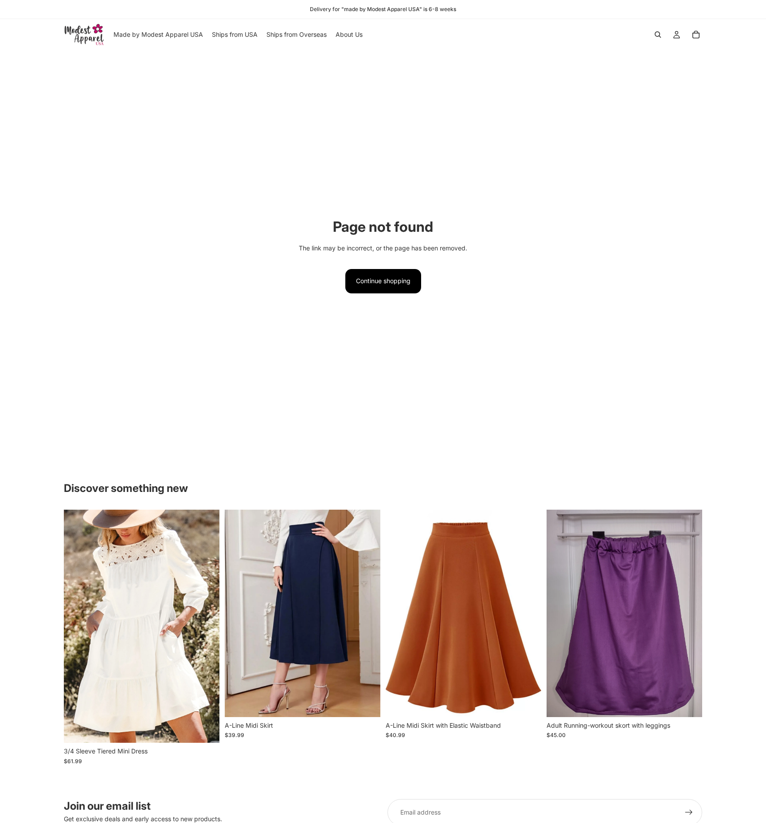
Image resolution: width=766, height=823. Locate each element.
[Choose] (206, 729)
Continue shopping (383, 281)
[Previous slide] (77, 626)
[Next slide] (206, 626)
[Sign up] (689, 812)
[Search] (658, 34)
